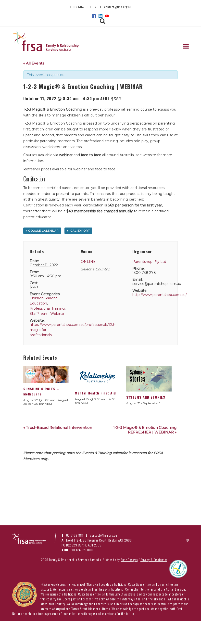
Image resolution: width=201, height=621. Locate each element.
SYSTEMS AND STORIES (145, 397)
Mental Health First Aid (95, 392)
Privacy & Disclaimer (153, 559)
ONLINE (88, 261)
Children (37, 298)
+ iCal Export (78, 230)
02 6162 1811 (82, 6)
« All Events (33, 63)
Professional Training (47, 308)
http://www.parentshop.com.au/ (159, 294)
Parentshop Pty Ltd (149, 261)
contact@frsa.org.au (117, 6)
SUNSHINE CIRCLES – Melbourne (41, 391)
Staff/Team (39, 313)
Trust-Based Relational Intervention (57, 427)
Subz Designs (129, 559)
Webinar (57, 313)
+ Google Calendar (42, 230)
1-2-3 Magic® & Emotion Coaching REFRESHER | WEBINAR (144, 429)
